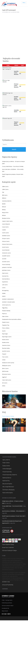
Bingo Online (5, 212)
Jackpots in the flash (7, 267)
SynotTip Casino (6, 351)
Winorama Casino (6, 374)
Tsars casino (5, 357)
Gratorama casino (6, 253)
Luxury (3, 287)
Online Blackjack (7, 468)
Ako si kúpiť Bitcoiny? (8, 486)
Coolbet (4, 230)
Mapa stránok (5, 611)
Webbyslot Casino (6, 365)
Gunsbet (4, 258)
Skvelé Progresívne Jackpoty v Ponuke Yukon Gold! (13, 516)
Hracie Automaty (6, 264)
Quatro (4, 331)
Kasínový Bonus (6, 279)
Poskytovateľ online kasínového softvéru (11, 319)
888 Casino (4, 195)
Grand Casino (5, 247)
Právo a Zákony (5, 328)
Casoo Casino (5, 227)
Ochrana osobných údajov (7, 605)
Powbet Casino (5, 322)
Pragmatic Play (5, 325)
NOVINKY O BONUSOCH (8, 299)
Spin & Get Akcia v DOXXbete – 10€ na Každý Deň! (13, 511)
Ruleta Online (5, 339)
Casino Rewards (6, 224)
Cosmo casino (5, 232)
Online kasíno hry (6, 305)
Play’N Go (4, 313)
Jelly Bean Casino (6, 270)
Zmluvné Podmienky (7, 585)
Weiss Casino (5, 368)
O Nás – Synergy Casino (7, 600)
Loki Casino (5, 284)
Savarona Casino (6, 345)
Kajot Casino (5, 273)
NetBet (3, 293)
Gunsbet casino (6, 261)
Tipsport (4, 354)
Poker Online (5, 316)
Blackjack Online (6, 218)
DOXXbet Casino (6, 235)
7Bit (3, 192)
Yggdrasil (4, 377)
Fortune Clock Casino (7, 244)
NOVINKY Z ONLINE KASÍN (8, 302)
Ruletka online (5, 342)
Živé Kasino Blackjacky (9, 489)
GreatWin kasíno (6, 255)
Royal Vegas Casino (6, 336)
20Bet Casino (5, 186)
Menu (24, 2)
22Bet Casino (5, 189)
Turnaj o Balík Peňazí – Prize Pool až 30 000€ (12, 166)
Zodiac (3, 385)
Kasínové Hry (5, 276)
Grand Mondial (5, 250)
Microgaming (5, 290)
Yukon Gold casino (6, 380)
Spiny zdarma (6, 460)
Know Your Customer (8, 547)
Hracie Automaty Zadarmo (10, 474)
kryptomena (5, 281)
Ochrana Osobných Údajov (9, 550)
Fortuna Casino (5, 241)
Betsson (4, 206)
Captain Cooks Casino (7, 221)
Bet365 (3, 204)
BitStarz (4, 215)
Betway (4, 209)
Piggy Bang (4, 307)
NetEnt (3, 296)
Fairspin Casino (6, 238)
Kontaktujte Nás (5, 608)
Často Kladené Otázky (8, 416)
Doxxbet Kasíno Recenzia (16, 98)
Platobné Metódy (6, 310)
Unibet (3, 359)
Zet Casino (4, 383)
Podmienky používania (7, 603)
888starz (4, 198)
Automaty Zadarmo (6, 201)
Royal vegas (5, 333)
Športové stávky (6, 348)
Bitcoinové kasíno (7, 483)
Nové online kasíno (8, 492)
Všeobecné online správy (8, 362)
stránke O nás (6, 582)
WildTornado (5, 371)
